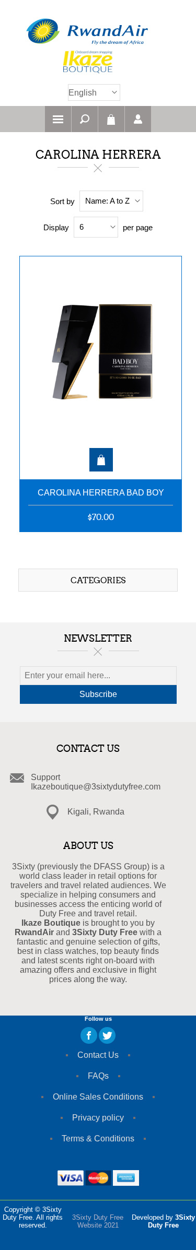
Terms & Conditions (98, 1138)
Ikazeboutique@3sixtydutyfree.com (95, 786)
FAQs (98, 1075)
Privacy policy (98, 1117)
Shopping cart (111, 119)
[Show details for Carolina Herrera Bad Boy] (100, 362)
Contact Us (98, 1055)
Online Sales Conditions (98, 1096)
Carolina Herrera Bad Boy (101, 492)
